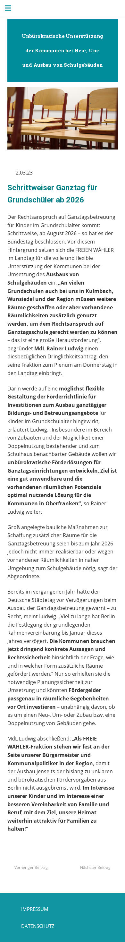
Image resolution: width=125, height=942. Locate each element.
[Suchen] (28, 8)
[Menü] (8, 8)
